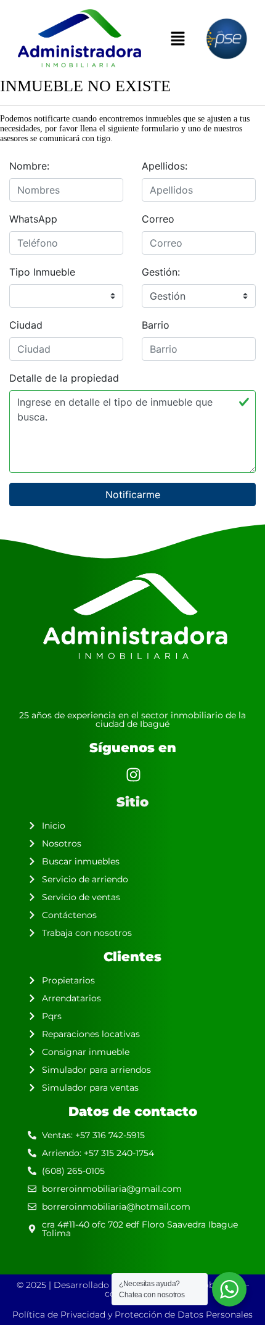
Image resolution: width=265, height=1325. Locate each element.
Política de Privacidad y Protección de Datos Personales (132, 1314)
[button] (177, 38)
